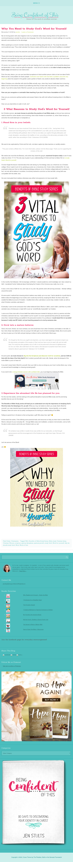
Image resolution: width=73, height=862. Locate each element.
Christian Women (8, 543)
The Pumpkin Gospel (29, 605)
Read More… (23, 571)
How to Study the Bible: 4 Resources (33, 629)
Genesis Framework (56, 857)
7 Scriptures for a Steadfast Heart (32, 600)
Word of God (24, 545)
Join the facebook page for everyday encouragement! (24, 639)
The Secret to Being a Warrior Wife (32, 624)
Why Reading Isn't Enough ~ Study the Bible (35, 595)
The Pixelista (37, 857)
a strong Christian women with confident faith (26, 372)
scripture (18, 543)
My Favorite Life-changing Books (32, 615)
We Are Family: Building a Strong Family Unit (35, 619)
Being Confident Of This (36, 14)
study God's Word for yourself (54, 543)
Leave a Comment (27, 32)
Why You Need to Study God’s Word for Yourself (33, 28)
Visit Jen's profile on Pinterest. (12, 666)
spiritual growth (39, 543)
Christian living (61, 541)
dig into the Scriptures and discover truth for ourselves (42, 356)
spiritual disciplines (27, 543)
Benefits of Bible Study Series (38, 541)
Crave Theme (27, 857)
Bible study (52, 541)
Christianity (15, 541)
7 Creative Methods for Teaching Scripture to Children (38, 610)
